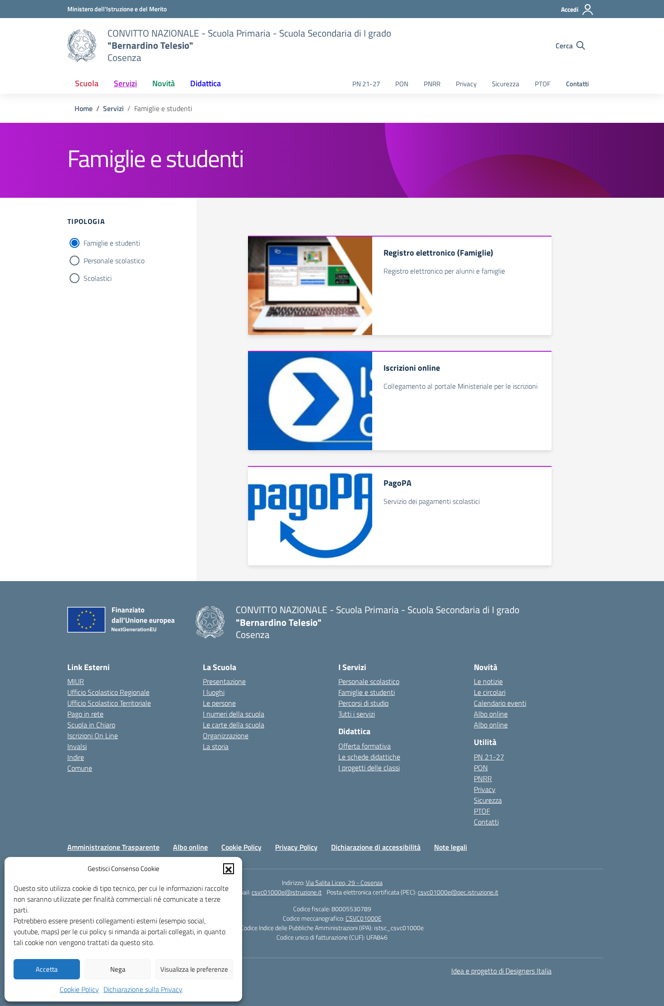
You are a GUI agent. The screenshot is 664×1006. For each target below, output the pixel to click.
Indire (75, 757)
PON (401, 84)
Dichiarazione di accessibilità (376, 847)
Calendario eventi (500, 703)
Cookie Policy (79, 989)
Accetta (47, 969)
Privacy (466, 84)
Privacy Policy (296, 847)
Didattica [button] (205, 83)
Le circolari (489, 692)
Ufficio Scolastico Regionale (108, 692)
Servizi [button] (125, 83)
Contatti (577, 84)
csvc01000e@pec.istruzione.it (458, 892)
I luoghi (213, 692)
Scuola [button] (86, 83)
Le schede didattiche (369, 756)
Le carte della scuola (233, 724)
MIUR (75, 681)
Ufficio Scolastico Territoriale (109, 703)
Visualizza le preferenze (194, 969)
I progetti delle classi (369, 767)
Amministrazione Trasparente (113, 847)
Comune (79, 768)
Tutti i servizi (356, 713)
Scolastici (98, 278)
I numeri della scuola (233, 713)
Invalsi (77, 746)
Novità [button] (163, 83)
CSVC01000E (364, 918)
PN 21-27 (366, 84)
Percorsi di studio (363, 703)
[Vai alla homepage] (81, 45)
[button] (228, 868)
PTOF (543, 84)
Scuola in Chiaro (91, 724)
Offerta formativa (364, 746)
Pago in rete (85, 713)
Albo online (491, 713)
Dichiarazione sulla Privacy (142, 989)
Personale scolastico (114, 260)
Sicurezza (505, 84)
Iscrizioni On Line (92, 735)
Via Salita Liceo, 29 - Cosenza (344, 882)
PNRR (432, 84)
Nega (118, 969)
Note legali (450, 847)
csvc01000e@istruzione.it (287, 892)
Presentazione (224, 681)
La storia (216, 746)
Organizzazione (225, 735)
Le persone (219, 703)
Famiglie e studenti (112, 243)
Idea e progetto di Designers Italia (501, 970)
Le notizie (488, 681)
